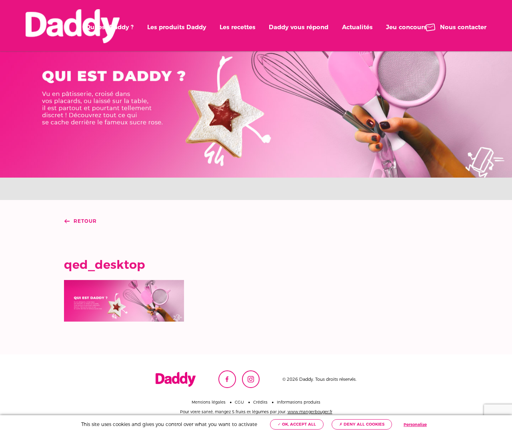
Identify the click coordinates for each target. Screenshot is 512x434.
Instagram (251, 379)
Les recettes (237, 27)
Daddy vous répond (298, 27)
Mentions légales (209, 402)
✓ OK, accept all (297, 424)
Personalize (415, 424)
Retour (85, 221)
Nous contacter (463, 27)
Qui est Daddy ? (110, 27)
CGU (239, 402)
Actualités (357, 27)
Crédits (260, 402)
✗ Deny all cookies (361, 424)
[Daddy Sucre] (73, 26)
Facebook (227, 379)
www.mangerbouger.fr (310, 411)
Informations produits (298, 402)
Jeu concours (406, 27)
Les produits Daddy (176, 27)
